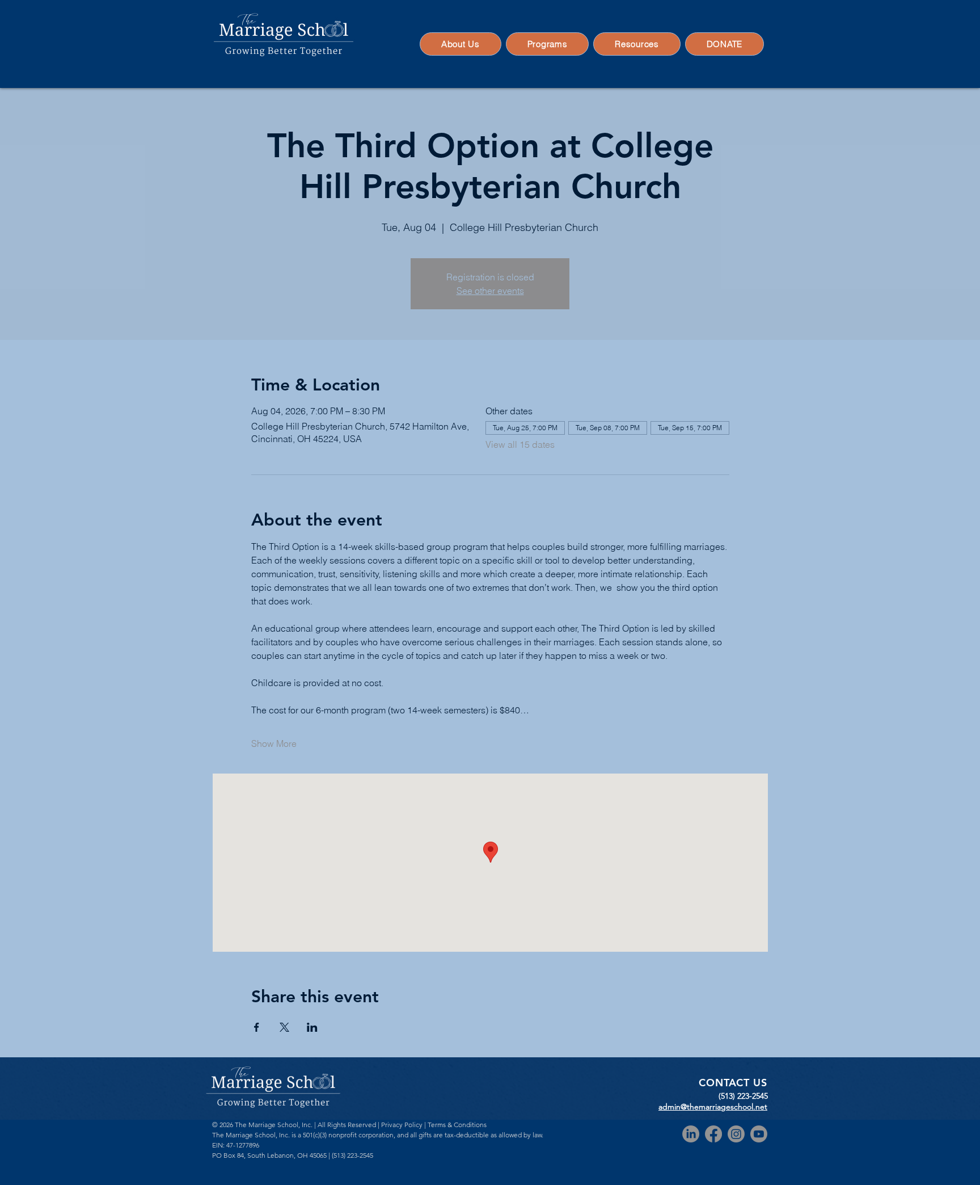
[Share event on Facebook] (256, 1027)
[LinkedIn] (690, 1133)
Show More (274, 743)
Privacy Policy (402, 1124)
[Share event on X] (284, 1027)
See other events (490, 290)
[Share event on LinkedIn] (312, 1027)
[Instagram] (736, 1133)
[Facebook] (713, 1133)
